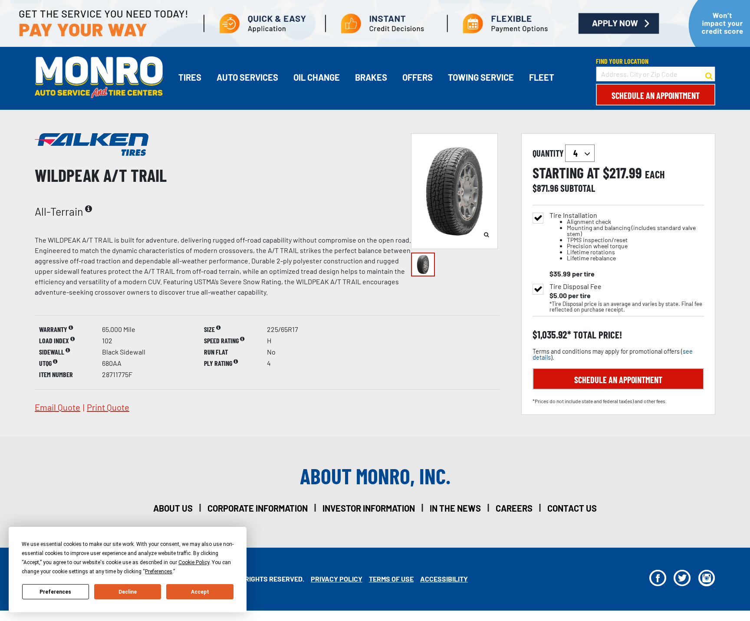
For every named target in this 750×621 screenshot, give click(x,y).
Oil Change (316, 77)
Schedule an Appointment (656, 95)
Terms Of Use (391, 579)
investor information (368, 508)
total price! (596, 335)
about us (173, 508)
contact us (572, 508)
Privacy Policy (336, 579)
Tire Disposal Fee (575, 286)
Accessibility (444, 579)
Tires (189, 77)
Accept (200, 592)
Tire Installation (622, 237)
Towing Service (481, 77)
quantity (549, 153)
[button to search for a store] (709, 74)
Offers (417, 77)
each (655, 174)
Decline (127, 592)
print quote (108, 407)
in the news (455, 508)
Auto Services (247, 77)
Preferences (55, 592)
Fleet (541, 77)
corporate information (257, 508)
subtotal (577, 188)
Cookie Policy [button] (193, 562)
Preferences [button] (158, 571)
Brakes (371, 77)
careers (514, 508)
